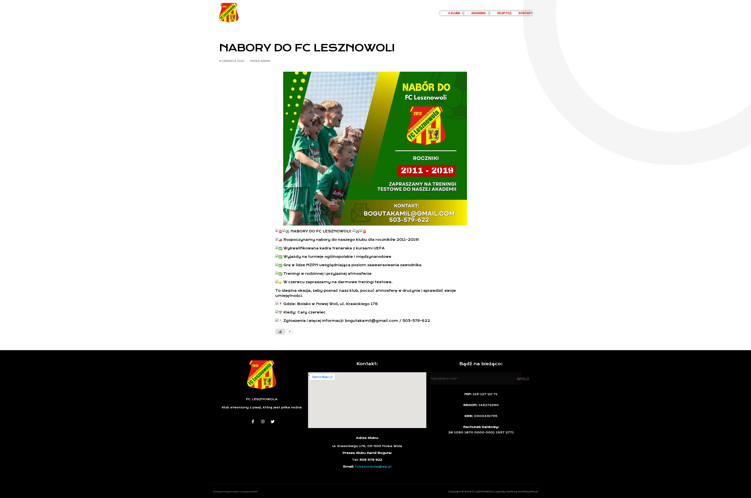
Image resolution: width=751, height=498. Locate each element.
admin (265, 61)
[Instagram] (263, 422)
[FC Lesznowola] (229, 12)
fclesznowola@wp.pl (373, 466)
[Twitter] (273, 422)
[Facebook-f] (253, 422)
